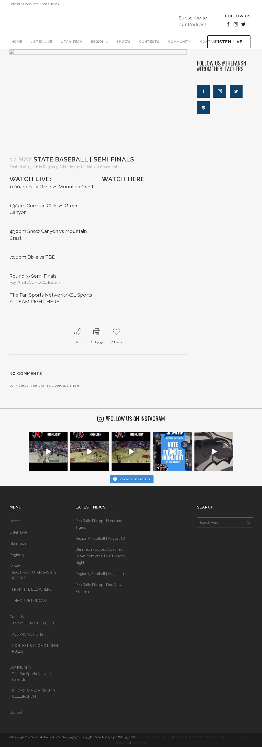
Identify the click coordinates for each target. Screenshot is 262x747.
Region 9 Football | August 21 (99, 574)
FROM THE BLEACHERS (31, 589)
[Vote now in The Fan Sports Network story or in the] (172, 451)
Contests (16, 617)
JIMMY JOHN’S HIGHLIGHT (34, 623)
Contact (15, 712)
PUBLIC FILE (197, 737)
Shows (14, 566)
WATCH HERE (123, 179)
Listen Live (229, 41)
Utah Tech (17, 544)
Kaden (86, 167)
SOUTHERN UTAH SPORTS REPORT (34, 575)
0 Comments (108, 167)
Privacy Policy (140, 743)
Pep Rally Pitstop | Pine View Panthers (98, 588)
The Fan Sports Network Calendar (32, 676)
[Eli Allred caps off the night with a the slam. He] (89, 451)
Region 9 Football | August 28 (100, 538)
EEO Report (180, 737)
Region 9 (16, 555)
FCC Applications (217, 737)
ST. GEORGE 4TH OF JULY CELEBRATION (33, 693)
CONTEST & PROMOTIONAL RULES (35, 648)
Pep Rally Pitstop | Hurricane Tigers (98, 524)
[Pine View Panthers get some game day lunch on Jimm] (213, 451)
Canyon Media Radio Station (154, 737)
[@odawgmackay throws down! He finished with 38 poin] (48, 451)
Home (14, 521)
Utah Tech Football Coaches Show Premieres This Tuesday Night (100, 556)
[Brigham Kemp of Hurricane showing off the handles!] (131, 451)
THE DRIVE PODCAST (30, 601)
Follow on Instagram (134, 479)
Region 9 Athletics (59, 167)
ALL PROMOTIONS (27, 634)
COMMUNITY (20, 667)
